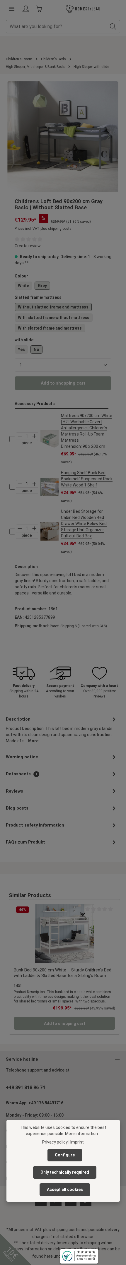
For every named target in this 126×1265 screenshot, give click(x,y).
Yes (21, 349)
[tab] (61, 729)
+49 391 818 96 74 (25, 1087)
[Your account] (26, 9)
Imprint (77, 1142)
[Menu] (12, 9)
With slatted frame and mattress (50, 328)
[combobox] (56, 26)
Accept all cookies (65, 1189)
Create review (28, 246)
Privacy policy (55, 1142)
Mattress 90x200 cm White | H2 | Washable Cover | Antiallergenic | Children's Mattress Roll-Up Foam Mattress (86, 431)
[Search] (113, 26)
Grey (42, 285)
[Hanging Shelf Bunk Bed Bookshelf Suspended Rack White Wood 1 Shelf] (49, 487)
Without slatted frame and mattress (53, 307)
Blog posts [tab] (17, 808)
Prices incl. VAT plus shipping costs (43, 229)
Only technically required (64, 1172)
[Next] (108, 137)
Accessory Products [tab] (35, 403)
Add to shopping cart (63, 383)
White (23, 285)
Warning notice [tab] (22, 757)
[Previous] (18, 137)
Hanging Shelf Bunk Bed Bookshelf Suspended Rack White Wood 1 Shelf (87, 478)
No (36, 349)
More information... (83, 1133)
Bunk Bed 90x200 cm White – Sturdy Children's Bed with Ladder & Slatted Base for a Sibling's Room (62, 972)
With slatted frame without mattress (53, 317)
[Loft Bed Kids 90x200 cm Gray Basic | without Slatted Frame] (62, 136)
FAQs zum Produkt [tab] (25, 842)
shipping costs (66, 1229)
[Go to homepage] (83, 9)
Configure (65, 1155)
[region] (63, 136)
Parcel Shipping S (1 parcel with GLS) (78, 626)
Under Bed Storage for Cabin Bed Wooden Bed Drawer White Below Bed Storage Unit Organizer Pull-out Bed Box (84, 523)
